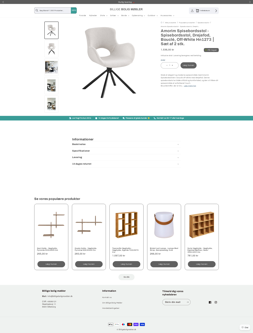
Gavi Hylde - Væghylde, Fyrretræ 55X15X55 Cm (47, 249)
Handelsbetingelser (110, 308)
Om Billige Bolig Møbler (112, 303)
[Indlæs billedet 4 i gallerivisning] (51, 85)
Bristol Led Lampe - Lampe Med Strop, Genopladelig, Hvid (164, 249)
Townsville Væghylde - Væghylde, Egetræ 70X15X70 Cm (125, 250)
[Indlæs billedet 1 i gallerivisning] (51, 30)
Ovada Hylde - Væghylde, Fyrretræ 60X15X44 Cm (86, 249)
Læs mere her (190, 86)
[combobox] (58, 10)
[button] (104, 15)
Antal (163, 60)
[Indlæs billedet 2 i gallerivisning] (51, 48)
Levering (177, 55)
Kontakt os (107, 297)
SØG (74, 10)
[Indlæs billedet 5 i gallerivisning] (51, 104)
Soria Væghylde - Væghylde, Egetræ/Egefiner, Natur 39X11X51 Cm (200, 250)
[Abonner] (187, 302)
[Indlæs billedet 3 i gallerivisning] (51, 67)
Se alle (127, 277)
